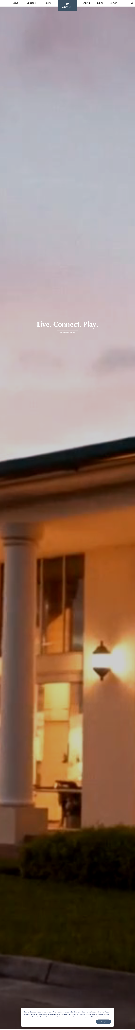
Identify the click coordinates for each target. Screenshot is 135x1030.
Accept (103, 1022)
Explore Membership (67, 332)
